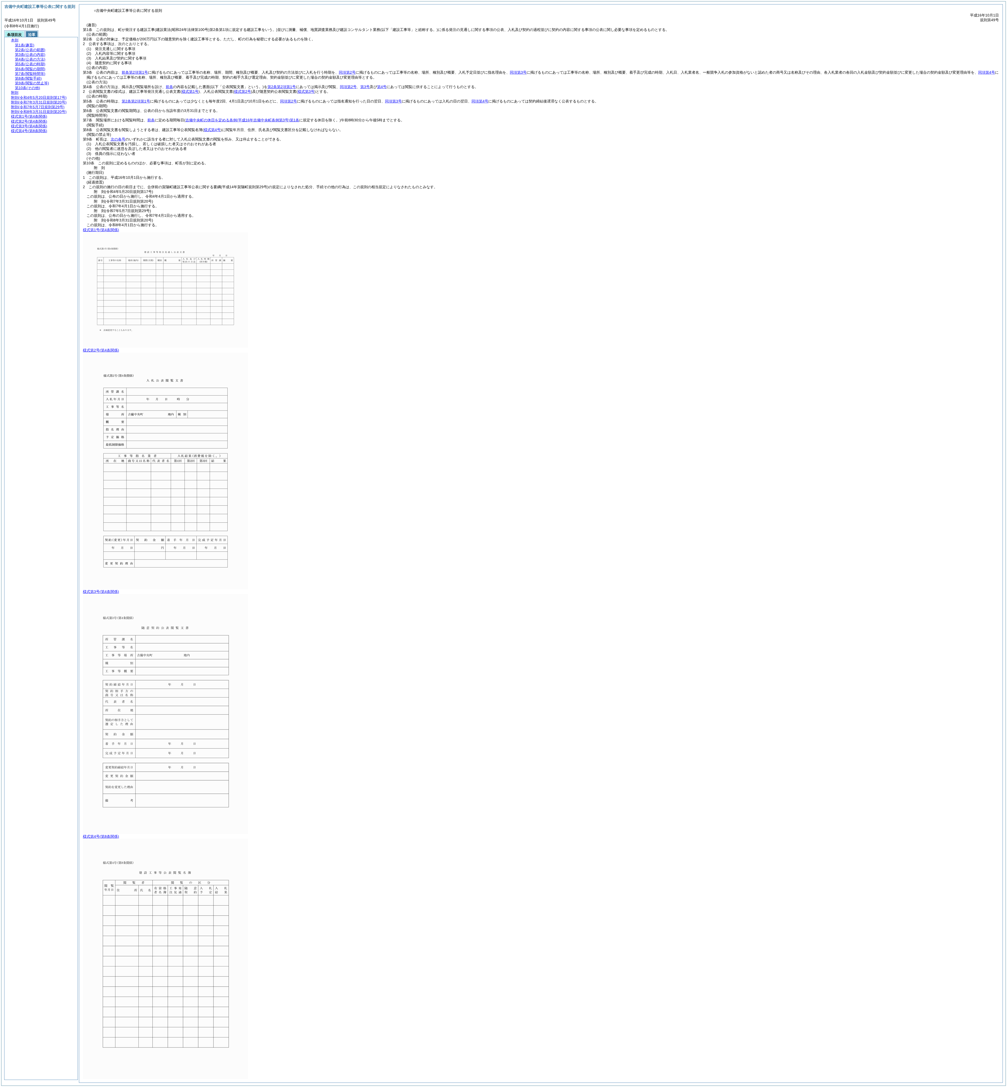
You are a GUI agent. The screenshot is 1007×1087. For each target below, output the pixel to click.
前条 (169, 87)
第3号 (365, 87)
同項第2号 (347, 72)
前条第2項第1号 (135, 72)
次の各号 (118, 139)
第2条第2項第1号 (281, 87)
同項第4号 (986, 72)
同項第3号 (518, 72)
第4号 (382, 87)
